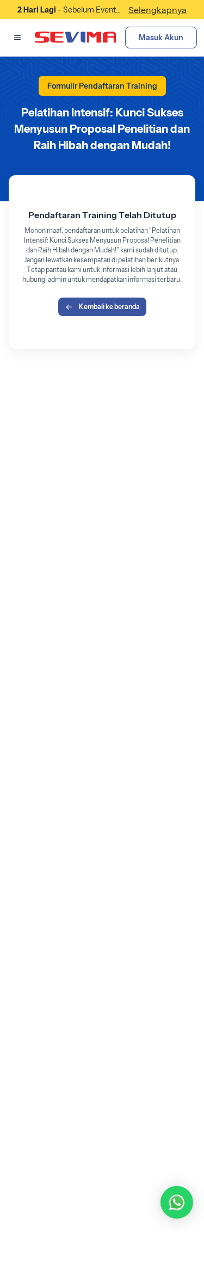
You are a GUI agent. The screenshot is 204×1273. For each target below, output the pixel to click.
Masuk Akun (161, 37)
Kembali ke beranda (109, 306)
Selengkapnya (157, 9)
